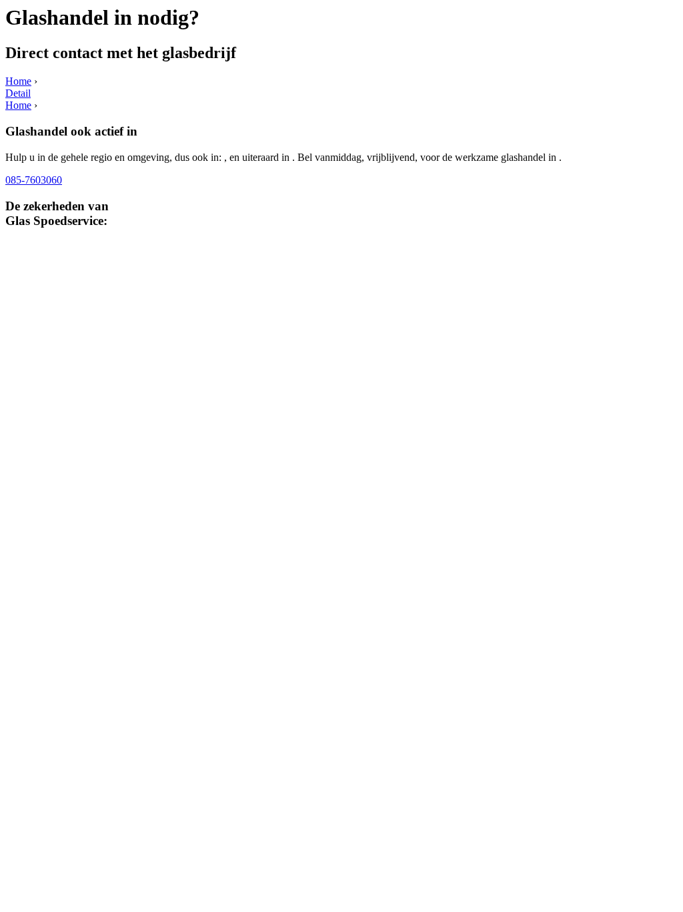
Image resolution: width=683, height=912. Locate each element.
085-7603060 (33, 180)
